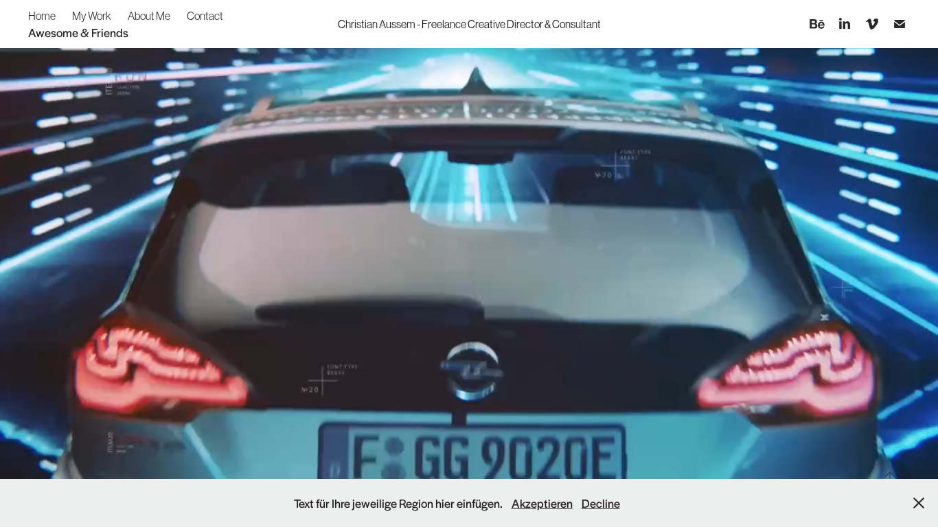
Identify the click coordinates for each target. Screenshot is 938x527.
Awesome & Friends (78, 32)
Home (42, 16)
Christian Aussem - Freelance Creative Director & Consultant (469, 24)
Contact (205, 16)
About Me (149, 16)
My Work (91, 16)
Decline (601, 503)
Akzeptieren (542, 503)
